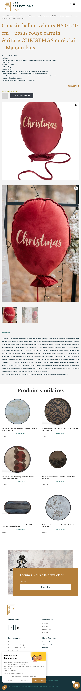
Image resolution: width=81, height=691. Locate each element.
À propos (45, 623)
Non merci (9, 680)
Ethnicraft (20, 433)
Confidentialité (54, 686)
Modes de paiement (33, 686)
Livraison (44, 686)
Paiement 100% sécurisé (16, 648)
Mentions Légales (14, 686)
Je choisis (24, 680)
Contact (45, 632)
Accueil (4, 16)
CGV (23, 686)
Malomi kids (6, 332)
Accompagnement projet (16, 645)
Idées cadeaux (11, 16)
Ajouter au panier (22, 96)
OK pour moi (39, 680)
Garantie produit (14, 651)
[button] (4, 687)
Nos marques (46, 629)
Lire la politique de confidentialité (13, 673)
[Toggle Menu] (74, 5)
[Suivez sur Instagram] (17, 627)
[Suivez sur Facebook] (11, 627)
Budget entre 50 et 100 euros (26, 16)
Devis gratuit (12, 642)
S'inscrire (45, 587)
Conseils (45, 626)
